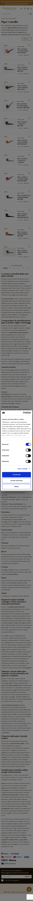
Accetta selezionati (16, 480)
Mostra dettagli (22, 469)
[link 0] (23, 413)
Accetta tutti (16, 474)
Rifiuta (16, 486)
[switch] (28, 450)
